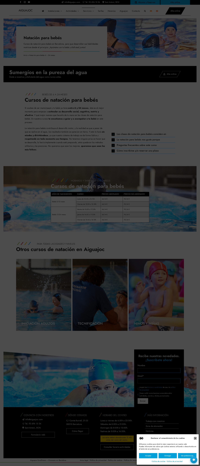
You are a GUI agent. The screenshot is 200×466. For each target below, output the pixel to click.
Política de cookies (158, 461)
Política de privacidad (175, 461)
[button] (195, 438)
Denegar (167, 456)
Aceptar (148, 456)
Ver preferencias (187, 456)
